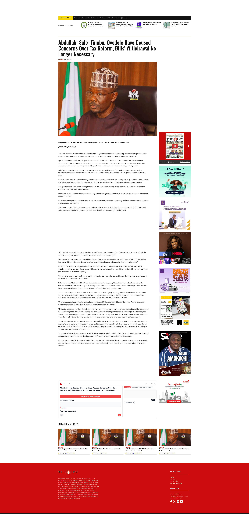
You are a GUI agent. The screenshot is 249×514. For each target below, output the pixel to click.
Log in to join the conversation (90, 396)
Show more (63, 408)
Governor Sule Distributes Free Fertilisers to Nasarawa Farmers (174, 450)
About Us (173, 479)
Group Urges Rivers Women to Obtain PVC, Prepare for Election (180, 24)
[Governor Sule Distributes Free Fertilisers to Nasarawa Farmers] (175, 437)
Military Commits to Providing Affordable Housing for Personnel (95, 24)
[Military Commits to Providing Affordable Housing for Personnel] (84, 25)
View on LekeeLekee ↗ (150, 383)
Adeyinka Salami (103, 453)
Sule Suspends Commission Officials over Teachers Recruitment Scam (73, 450)
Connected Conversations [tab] (146, 387)
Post (153, 399)
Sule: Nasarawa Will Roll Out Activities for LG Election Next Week (140, 450)
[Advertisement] (107, 365)
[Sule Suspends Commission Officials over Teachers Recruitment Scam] (74, 437)
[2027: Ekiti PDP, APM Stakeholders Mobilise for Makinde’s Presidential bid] (111, 25)
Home (172, 477)
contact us (176, 498)
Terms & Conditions (176, 483)
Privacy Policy (174, 481)
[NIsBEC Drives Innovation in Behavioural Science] (139, 25)
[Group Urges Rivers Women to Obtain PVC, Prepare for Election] (166, 25)
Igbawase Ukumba (70, 453)
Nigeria (61, 59)
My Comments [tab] (135, 387)
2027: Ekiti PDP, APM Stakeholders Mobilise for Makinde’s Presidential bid (124, 24)
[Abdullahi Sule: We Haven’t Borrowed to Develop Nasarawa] (108, 437)
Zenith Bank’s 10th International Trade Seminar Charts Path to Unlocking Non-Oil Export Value (105, 18)
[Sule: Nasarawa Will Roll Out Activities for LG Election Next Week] (141, 437)
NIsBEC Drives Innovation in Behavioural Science (152, 23)
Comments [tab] (127, 387)
